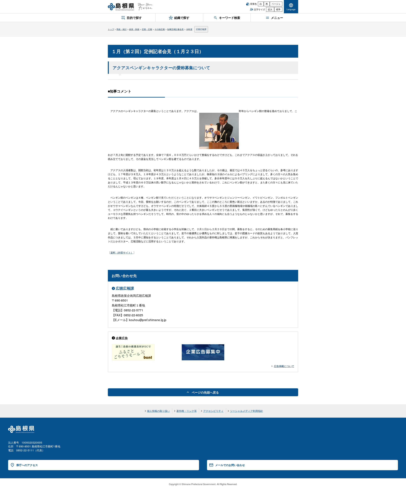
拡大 (270, 9)
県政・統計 (121, 29)
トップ (111, 29)
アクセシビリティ (213, 411)
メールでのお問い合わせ (230, 465)
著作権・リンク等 (186, 411)
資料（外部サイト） (121, 252)
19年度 (189, 29)
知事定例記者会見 (175, 29)
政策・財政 (134, 29)
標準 (278, 9)
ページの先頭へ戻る (205, 392)
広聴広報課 (201, 29)
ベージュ (276, 3)
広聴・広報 (147, 29)
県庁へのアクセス (27, 465)
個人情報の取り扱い (158, 411)
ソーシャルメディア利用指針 (246, 411)
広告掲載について (284, 366)
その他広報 (159, 29)
